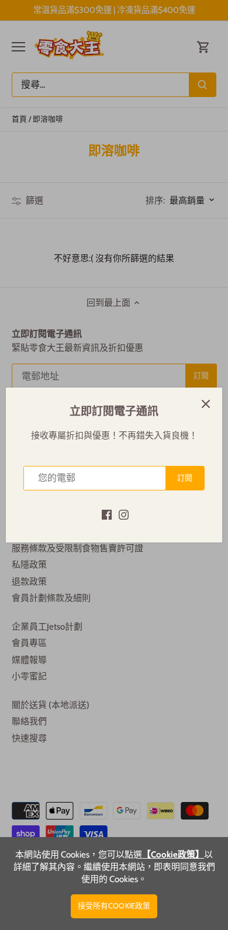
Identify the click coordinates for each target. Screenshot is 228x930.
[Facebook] (107, 514)
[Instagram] (124, 514)
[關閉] (206, 404)
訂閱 (184, 477)
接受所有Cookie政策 (114, 905)
